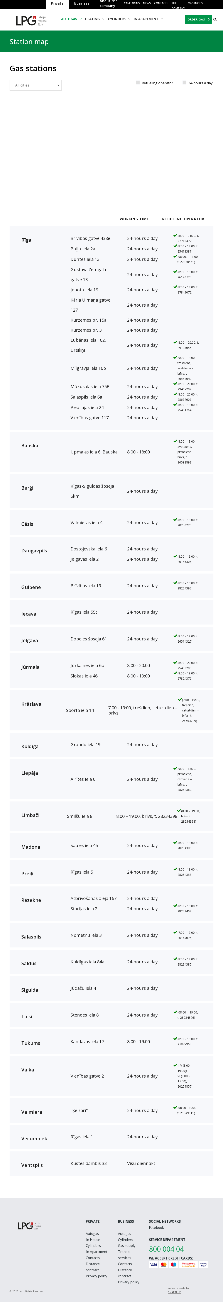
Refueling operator (157, 83)
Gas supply (126, 1245)
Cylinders (93, 1245)
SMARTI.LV (174, 1292)
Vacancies (195, 3)
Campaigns (132, 3)
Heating (93, 19)
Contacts (161, 3)
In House (93, 1239)
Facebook (156, 1227)
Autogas (69, 19)
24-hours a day (200, 83)
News (147, 3)
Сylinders (117, 19)
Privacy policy (96, 1276)
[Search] (215, 19)
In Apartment (146, 19)
